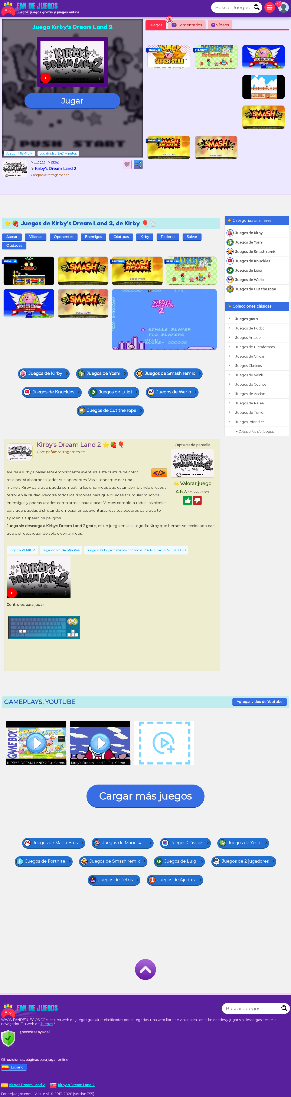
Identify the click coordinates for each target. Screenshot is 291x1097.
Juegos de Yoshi (248, 242)
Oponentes (63, 237)
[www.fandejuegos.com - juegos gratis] (30, 1010)
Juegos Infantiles (249, 422)
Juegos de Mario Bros (55, 842)
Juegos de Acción (250, 394)
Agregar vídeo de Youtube (259, 702)
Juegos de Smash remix (255, 252)
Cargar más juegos (145, 796)
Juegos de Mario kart (124, 842)
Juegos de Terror (250, 413)
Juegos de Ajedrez (176, 879)
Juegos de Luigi (248, 270)
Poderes (168, 237)
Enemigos (93, 237)
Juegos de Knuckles (252, 261)
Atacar (11, 237)
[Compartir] (138, 164)
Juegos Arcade (248, 338)
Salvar (192, 237)
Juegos (156, 25)
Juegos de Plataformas (255, 347)
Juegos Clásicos (248, 366)
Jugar (72, 100)
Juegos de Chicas (250, 356)
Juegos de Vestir (249, 375)
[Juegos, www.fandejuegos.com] (30, 8)
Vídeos (220, 25)
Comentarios (187, 25)
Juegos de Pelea (249, 403)
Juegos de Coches (250, 384)
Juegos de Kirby (249, 233)
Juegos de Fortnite (45, 861)
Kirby (144, 237)
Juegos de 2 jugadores (245, 861)
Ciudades (14, 245)
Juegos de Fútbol (250, 328)
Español (17, 1067)
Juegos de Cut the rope (255, 289)
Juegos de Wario (249, 280)
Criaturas (121, 237)
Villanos (35, 237)
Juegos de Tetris (115, 879)
